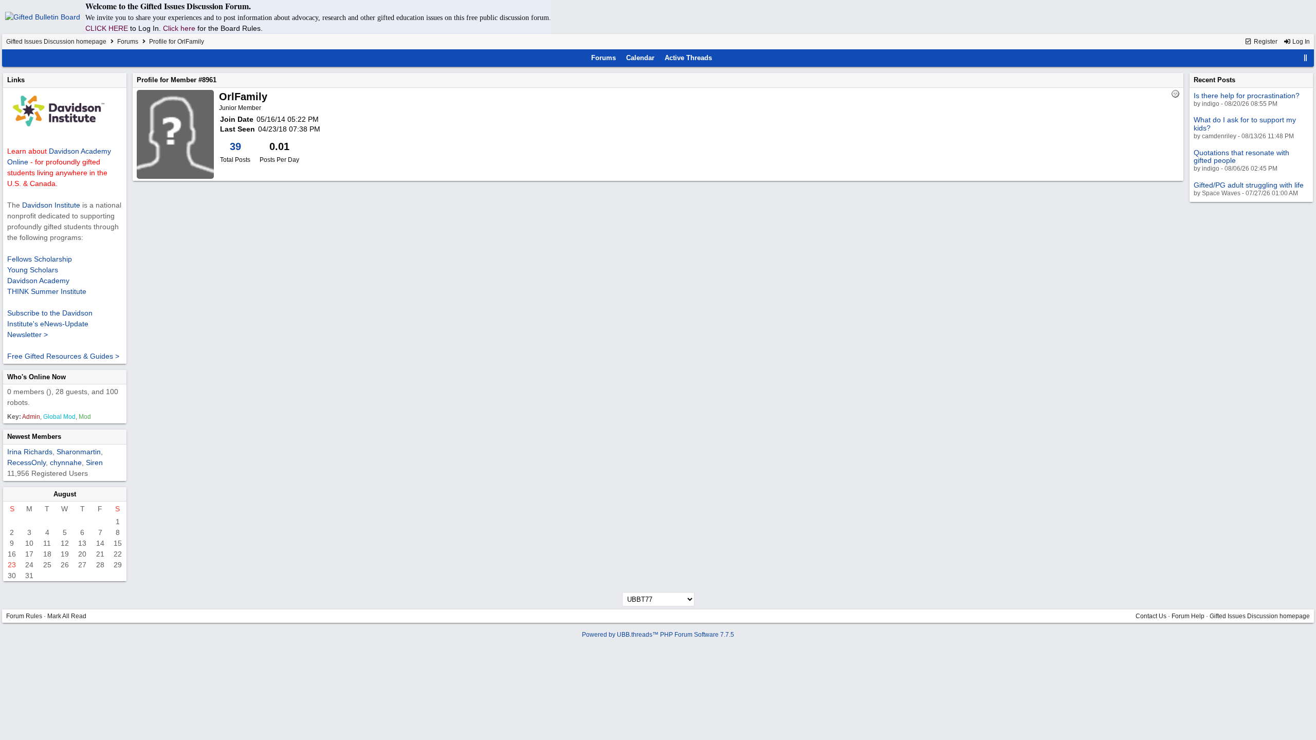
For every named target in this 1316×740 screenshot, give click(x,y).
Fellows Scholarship (39, 259)
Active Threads (688, 58)
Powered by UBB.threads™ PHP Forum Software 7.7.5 (658, 634)
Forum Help (1188, 616)
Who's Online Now (36, 377)
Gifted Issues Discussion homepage (56, 41)
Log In (1300, 41)
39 (235, 146)
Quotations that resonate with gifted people (1241, 156)
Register (1264, 41)
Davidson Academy (38, 280)
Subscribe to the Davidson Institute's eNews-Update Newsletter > (50, 324)
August (64, 494)
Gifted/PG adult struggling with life (1249, 185)
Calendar (640, 58)
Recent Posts (1214, 80)
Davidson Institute (51, 205)
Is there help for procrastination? (1247, 95)
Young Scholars (32, 270)
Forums (127, 41)
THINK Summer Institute (46, 291)
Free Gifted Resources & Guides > (63, 356)
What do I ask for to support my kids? (1245, 124)
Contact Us (1151, 616)
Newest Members (34, 436)
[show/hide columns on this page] (1305, 57)
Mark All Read (66, 616)
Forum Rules (24, 616)
